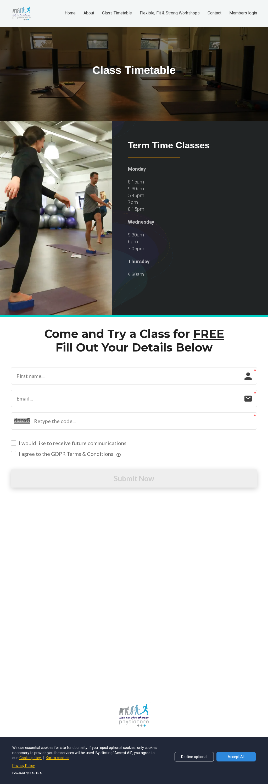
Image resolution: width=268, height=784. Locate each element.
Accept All (236, 757)
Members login (243, 12)
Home (70, 12)
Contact (214, 12)
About (88, 12)
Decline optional (194, 757)
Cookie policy (30, 758)
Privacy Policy (23, 766)
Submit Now (134, 478)
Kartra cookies (57, 758)
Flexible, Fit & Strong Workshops (170, 12)
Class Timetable (117, 12)
